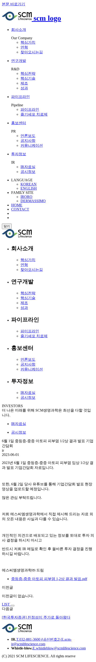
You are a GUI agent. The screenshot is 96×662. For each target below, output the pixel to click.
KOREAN (29, 184)
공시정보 (28, 172)
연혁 (24, 47)
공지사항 (28, 364)
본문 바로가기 (13, 4)
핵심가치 (28, 42)
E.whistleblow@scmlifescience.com (59, 648)
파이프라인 (30, 109)
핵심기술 (28, 78)
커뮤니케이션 (32, 145)
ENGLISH (29, 188)
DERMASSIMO (33, 201)
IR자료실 (28, 393)
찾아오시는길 (32, 52)
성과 (24, 88)
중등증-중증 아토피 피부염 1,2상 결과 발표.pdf (49, 579)
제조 (24, 83)
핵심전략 (28, 73)
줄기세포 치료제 (34, 114)
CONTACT (20, 209)
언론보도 (28, 359)
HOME (16, 205)
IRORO (26, 197)
